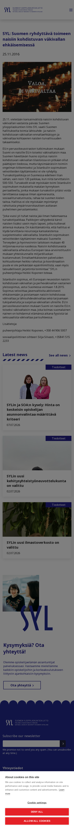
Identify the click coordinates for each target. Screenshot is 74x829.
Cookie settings (37, 802)
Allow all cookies (37, 821)
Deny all (37, 812)
